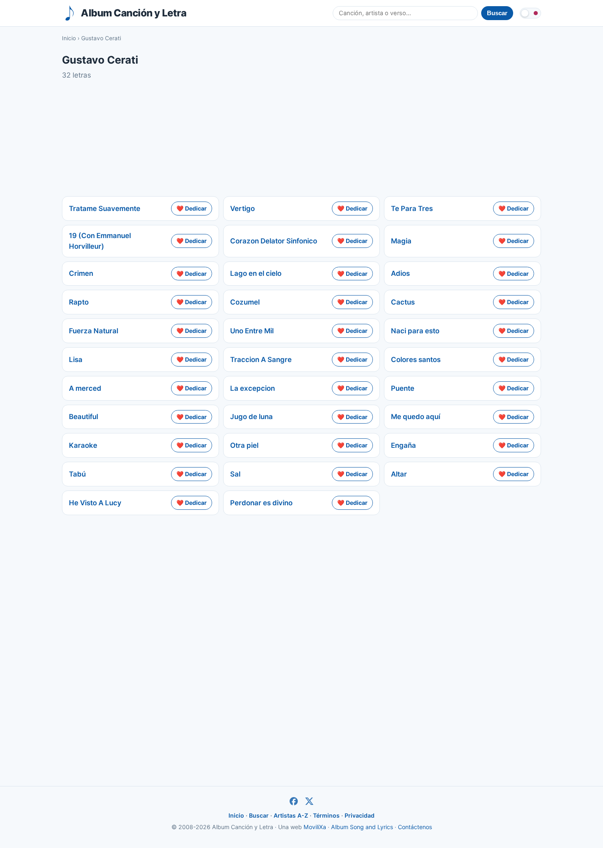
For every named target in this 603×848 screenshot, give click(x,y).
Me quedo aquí (415, 417)
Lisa (75, 359)
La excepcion (252, 388)
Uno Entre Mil (252, 331)
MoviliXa (315, 826)
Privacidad (360, 815)
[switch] (530, 13)
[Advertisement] (301, 138)
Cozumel (245, 302)
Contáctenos (415, 826)
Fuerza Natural (93, 331)
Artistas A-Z (291, 815)
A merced (85, 388)
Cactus (403, 302)
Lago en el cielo (255, 273)
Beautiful (83, 417)
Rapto (79, 302)
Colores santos (416, 359)
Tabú (77, 474)
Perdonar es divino (261, 503)
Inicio (69, 38)
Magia (401, 241)
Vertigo (242, 208)
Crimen (81, 273)
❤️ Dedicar (191, 208)
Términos (326, 815)
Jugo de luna (251, 417)
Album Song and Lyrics (362, 826)
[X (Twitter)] (309, 801)
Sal (235, 474)
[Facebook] (294, 801)
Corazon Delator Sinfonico (273, 241)
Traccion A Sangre (261, 359)
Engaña (403, 445)
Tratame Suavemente (104, 208)
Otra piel (244, 445)
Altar (399, 474)
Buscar (259, 815)
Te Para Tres (412, 208)
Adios (400, 273)
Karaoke (83, 445)
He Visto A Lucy (95, 503)
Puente (402, 388)
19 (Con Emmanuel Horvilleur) (100, 240)
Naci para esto (415, 331)
